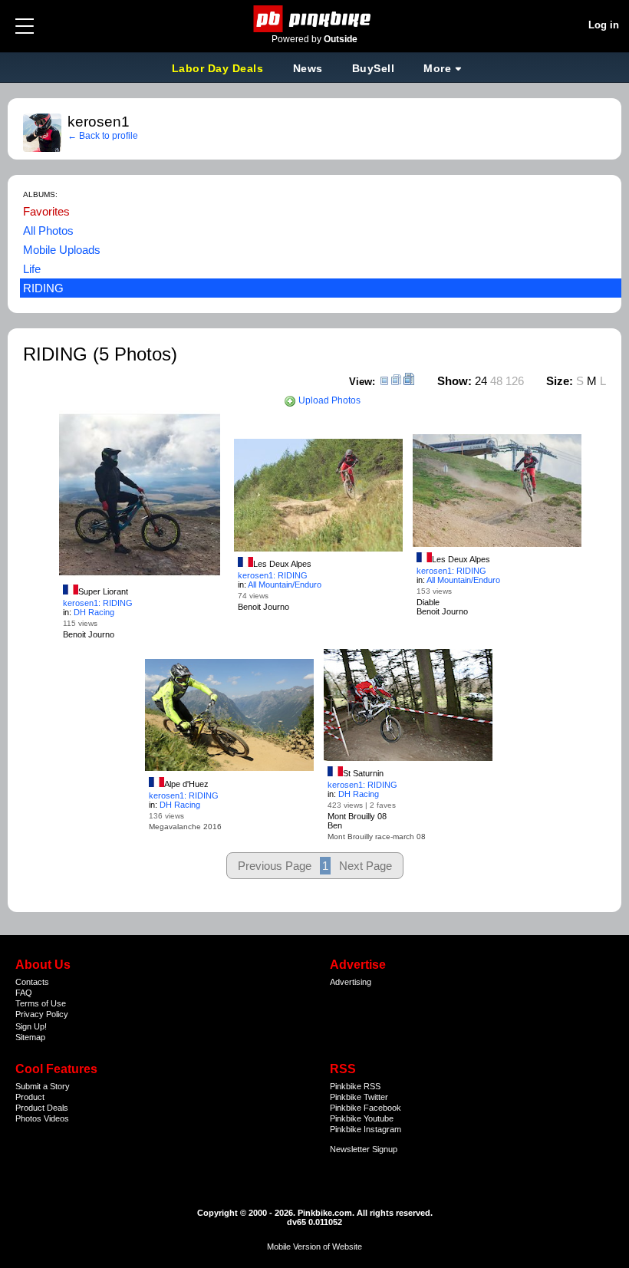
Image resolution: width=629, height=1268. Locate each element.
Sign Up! (31, 1026)
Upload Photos (328, 400)
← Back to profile (103, 135)
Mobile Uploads (61, 249)
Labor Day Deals (219, 68)
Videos (56, 1118)
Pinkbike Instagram (365, 1129)
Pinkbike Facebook (365, 1107)
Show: (454, 380)
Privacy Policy (41, 1014)
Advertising (350, 981)
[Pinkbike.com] (315, 18)
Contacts (32, 981)
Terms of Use (40, 1003)
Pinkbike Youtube (362, 1118)
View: (362, 381)
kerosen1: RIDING (98, 603)
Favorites (46, 211)
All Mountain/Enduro (284, 584)
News (308, 68)
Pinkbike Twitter (359, 1097)
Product (29, 1097)
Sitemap (30, 1037)
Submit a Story (42, 1086)
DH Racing (94, 612)
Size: (559, 380)
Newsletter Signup (363, 1149)
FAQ (23, 992)
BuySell (373, 68)
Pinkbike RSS (355, 1086)
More (437, 68)
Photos (28, 1118)
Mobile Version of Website (314, 1246)
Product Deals (41, 1107)
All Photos (48, 230)
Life (32, 268)
